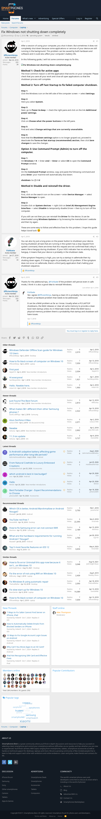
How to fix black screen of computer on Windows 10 (36, 361)
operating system (36, 36)
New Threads (10, 608)
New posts (5, 23)
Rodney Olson (94, 575)
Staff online (59, 608)
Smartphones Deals (38, 777)
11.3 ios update (17, 436)
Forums (15, 18)
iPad (8, 663)
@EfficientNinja (44, 295)
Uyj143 (96, 537)
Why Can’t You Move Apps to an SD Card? (25, 646)
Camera (5, 793)
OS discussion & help (36, 423)
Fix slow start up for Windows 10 (26, 589)
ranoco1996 (13, 423)
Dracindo (95, 521)
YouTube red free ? (19, 519)
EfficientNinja (8, 35)
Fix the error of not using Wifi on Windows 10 (32, 573)
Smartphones (36, 781)
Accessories (37, 468)
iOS (27, 439)
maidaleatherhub (15, 468)
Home (5, 18)
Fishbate (10, 250)
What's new (27, 18)
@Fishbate (53, 281)
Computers (35, 793)
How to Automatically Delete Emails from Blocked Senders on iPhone (25, 625)
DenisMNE (95, 438)
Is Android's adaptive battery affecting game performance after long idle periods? (32, 453)
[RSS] (65, 816)
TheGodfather (14, 584)
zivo (10, 476)
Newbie (13, 428)
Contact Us (68, 798)
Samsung (34, 414)
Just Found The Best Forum (23, 400)
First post (14, 369)
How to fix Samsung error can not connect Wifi (33, 527)
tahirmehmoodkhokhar (17, 457)
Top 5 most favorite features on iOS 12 (29, 547)
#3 (97, 277)
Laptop (32, 364)
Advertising (43, 18)
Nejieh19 (12, 372)
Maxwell (12, 514)
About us (52, 816)
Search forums (17, 23)
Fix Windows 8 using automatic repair (28, 581)
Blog (65, 790)
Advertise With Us (70, 794)
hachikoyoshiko (15, 380)
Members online (11, 670)
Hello (12, 482)
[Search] (97, 18)
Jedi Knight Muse (15, 568)
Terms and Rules (41, 816)
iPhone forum (7, 777)
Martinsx (12, 530)
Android (40, 457)
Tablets (4, 797)
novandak (95, 549)
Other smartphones (9, 789)
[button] (35, 18)
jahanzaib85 (13, 496)
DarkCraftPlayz (14, 403)
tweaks (47, 36)
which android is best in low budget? (28, 473)
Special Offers (58, 18)
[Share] (93, 41)
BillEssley (95, 402)
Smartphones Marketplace (74, 802)
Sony (4, 785)
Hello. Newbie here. (19, 385)
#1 (97, 41)
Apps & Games (7, 801)
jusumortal (95, 510)
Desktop (33, 356)
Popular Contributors (64, 670)
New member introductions (37, 372)
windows (55, 36)
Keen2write (13, 592)
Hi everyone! (16, 377)
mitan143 (12, 388)
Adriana (12, 431)
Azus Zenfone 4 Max (20, 420)
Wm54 (11, 485)
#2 (97, 236)
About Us (67, 786)
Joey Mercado (94, 430)
